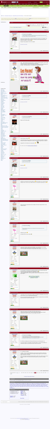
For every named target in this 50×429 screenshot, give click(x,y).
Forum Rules (22, 398)
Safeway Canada (3, 142)
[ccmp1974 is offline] (14, 276)
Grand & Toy (2, 107)
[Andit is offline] (14, 143)
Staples (2, 147)
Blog (2, 5)
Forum (6, 5)
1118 (43, 24)
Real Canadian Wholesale (4, 140)
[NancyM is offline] (14, 187)
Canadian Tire (3, 96)
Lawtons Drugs (3, 117)
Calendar (5, 7)
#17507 (47, 60)
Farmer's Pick (3, 102)
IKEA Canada (3, 114)
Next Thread (32, 376)
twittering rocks (38, 385)
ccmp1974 (14, 270)
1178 (35, 25)
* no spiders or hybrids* (17, 383)
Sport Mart (2, 146)
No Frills (2, 129)
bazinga (41, 383)
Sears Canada (3, 144)
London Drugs (3, 119)
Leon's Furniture (3, 118)
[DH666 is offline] (14, 122)
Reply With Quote (46, 243)
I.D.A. (1, 112)
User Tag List (11, 22)
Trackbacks (22, 395)
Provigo (2, 137)
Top (28, 5)
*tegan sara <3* (28, 383)
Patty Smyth (14, 294)
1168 (28, 25)
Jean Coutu (2, 115)
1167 (27, 25)
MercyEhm (14, 33)
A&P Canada (2, 90)
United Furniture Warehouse (3, 156)
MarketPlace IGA (3, 123)
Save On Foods (3, 143)
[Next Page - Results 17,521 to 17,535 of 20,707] (41, 25)
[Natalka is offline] (14, 68)
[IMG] (21, 392)
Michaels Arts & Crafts (4, 125)
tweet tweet (15, 385)
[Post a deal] (47, 4)
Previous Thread (27, 376)
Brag (35, 5)
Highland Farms (3, 109)
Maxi (1, 124)
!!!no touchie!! (12, 383)
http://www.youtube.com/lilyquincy (32, 145)
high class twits (29, 384)
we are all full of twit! (31, 386)
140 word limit (37, 383)
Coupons (15, 5)
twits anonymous (33, 385)
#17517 (47, 292)
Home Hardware (3, 111)
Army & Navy (3, 91)
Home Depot (2, 110)
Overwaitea (2, 130)
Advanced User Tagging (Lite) (20, 418)
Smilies (22, 391)
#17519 (47, 332)
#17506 (47, 31)
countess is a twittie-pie (16, 384)
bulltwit (43, 383)
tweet (12, 385)
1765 (46, 27)
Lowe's (2, 121)
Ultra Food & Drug (3, 154)
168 (37, 24)
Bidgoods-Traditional (4, 93)
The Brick (2, 151)
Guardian (2, 108)
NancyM (14, 180)
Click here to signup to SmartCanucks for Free (15, 52)
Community (9, 7)
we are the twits (36, 386)
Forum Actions (14, 7)
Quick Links (19, 7)
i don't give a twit (33, 384)
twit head (18, 385)
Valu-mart (2, 157)
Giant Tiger (2, 106)
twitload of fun (28, 385)
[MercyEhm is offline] (14, 39)
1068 (41, 24)
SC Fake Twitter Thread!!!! (17, 27)
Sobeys (2, 145)
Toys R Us (2, 153)
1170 (32, 25)
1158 (45, 24)
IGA (1, 113)
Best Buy (2, 92)
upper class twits (17, 386)
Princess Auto (3, 136)
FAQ (2, 7)
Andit (14, 137)
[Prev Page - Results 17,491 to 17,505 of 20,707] (35, 24)
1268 (39, 25)
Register (47, 2)
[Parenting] (45, 4)
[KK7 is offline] (14, 209)
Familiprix (2, 101)
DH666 (15, 115)
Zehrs (1, 159)
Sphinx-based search (27, 419)
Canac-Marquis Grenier (4, 95)
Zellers (2, 160)
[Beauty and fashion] (42, 4)
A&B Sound (2, 89)
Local (40, 5)
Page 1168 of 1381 (29, 24)
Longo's (2, 120)
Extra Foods (2, 99)
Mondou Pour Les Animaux (4, 126)
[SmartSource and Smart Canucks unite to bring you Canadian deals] (5, 84)
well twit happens (41, 386)
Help (44, 2)
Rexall (2, 141)
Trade (46, 5)
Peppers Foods (3, 132)
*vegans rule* (33, 383)
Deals (10, 5)
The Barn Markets (3, 149)
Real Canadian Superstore (4, 139)
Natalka (14, 62)
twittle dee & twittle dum (44, 385)
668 (39, 24)
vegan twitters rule (22, 386)
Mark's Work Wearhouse (4, 122)
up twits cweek (12, 386)
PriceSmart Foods (3, 135)
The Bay (2, 150)
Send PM (41, 243)
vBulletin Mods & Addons (26, 418)
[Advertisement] (28, 56)
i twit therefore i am (43, 384)
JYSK (1, 116)
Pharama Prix (3, 133)
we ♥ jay (26, 386)
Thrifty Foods (3, 152)
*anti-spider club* (23, 383)
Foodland (2, 104)
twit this (25, 385)
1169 (30, 25)
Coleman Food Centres (4, 97)
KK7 (14, 202)
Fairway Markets (3, 100)
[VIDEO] (22, 393)
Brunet (2, 94)
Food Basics (2, 103)
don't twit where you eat (23, 384)
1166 (47, 24)
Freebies (20, 5)
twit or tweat (22, 385)
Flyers (24, 5)
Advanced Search (45, 7)
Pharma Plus (2, 134)
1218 (37, 25)
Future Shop (2, 105)
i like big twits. (39, 384)
